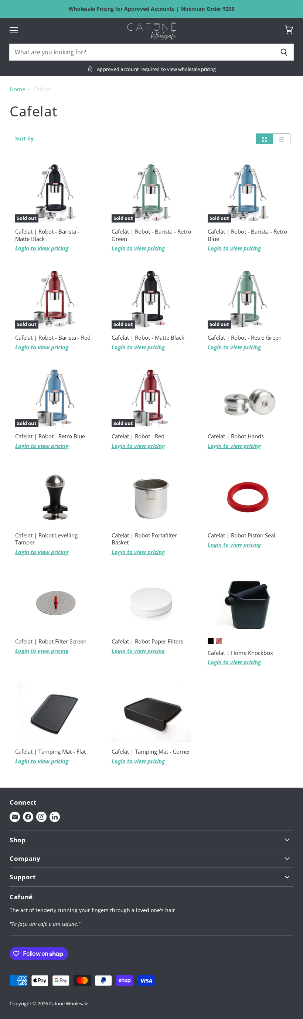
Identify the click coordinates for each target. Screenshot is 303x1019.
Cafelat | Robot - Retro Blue (50, 436)
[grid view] (264, 138)
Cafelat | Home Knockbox (240, 652)
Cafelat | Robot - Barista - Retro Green (151, 235)
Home (17, 89)
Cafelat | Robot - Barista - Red (53, 337)
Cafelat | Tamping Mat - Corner (151, 751)
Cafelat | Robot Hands (236, 436)
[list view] (281, 138)
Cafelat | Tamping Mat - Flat (50, 751)
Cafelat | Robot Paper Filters (147, 641)
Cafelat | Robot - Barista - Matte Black (47, 235)
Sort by (24, 139)
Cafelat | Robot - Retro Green (245, 337)
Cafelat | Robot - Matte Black (148, 337)
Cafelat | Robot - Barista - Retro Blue (247, 235)
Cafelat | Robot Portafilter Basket (144, 538)
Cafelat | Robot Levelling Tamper (46, 538)
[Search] (284, 52)
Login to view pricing (41, 248)
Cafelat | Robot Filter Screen (50, 641)
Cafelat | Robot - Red (138, 436)
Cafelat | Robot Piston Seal (241, 535)
